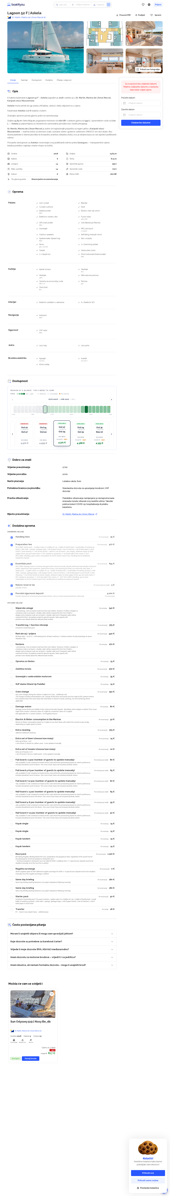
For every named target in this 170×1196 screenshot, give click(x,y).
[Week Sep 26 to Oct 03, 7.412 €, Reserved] (30, 409)
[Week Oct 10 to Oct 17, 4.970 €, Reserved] (37, 409)
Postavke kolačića (149, 1188)
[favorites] (143, 4)
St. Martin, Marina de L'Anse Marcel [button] (27, 1031)
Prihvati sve (148, 1173)
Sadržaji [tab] (24, 80)
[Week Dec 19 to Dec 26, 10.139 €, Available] (82, 409)
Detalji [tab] (13, 80)
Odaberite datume (140, 123)
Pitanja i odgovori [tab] (64, 80)
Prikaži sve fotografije (150, 69)
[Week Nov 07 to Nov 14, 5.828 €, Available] (56, 409)
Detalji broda (30, 1059)
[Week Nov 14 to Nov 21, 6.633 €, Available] (64, 409)
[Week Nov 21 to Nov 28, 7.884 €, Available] (67, 409)
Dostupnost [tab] (37, 80)
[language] (149, 4)
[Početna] (16, 4)
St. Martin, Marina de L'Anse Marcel (27, 17)
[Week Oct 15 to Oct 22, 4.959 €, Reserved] (41, 409)
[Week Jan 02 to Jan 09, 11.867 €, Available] (90, 409)
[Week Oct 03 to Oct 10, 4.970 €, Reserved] (34, 409)
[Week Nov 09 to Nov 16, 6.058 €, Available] (60, 409)
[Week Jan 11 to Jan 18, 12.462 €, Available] (101, 409)
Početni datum (128, 98)
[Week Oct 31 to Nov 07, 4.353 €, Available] (52, 409)
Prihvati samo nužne (148, 1180)
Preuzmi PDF (125, 15)
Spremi (158, 15)
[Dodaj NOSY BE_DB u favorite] (52, 994)
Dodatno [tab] (49, 80)
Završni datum (128, 109)
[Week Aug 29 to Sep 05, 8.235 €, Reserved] (15, 409)
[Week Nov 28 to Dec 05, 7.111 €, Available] (71, 409)
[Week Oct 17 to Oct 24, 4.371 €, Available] (45, 409)
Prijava (158, 5)
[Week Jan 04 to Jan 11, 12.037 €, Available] (93, 409)
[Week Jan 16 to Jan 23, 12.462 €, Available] (105, 409)
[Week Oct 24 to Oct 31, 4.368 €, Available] (49, 409)
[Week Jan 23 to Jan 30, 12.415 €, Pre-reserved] (108, 409)
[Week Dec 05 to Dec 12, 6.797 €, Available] (75, 409)
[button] (24, 434)
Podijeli (141, 15)
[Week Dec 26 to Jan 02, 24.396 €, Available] (86, 409)
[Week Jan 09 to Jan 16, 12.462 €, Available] (97, 409)
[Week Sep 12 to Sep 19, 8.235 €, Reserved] (22, 409)
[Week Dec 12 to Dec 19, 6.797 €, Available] (79, 409)
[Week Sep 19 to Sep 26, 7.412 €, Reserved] (26, 409)
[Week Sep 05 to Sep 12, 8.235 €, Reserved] (19, 409)
